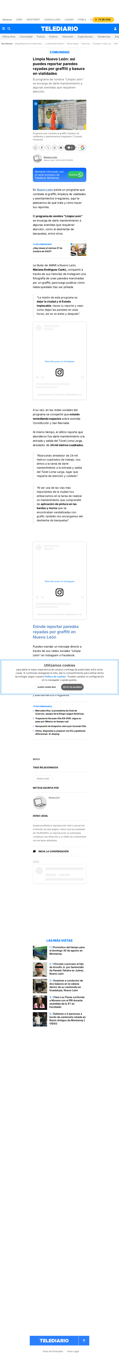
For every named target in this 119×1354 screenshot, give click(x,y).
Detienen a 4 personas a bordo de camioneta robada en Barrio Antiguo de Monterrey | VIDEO (67, 1018)
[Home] (59, 28)
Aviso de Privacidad (53, 1351)
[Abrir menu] (3, 29)
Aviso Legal (73, 1351)
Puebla (82, 19)
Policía (40, 36)
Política (53, 36)
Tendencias (103, 36)
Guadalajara (52, 19)
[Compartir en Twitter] (48, 147)
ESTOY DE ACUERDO (72, 687)
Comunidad (26, 36)
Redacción (50, 157)
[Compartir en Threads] (54, 147)
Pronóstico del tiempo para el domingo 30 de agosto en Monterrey (67, 950)
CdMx (19, 19)
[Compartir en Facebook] (42, 147)
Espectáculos (85, 36)
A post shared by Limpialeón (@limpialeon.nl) (59, 394)
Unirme (73, 174)
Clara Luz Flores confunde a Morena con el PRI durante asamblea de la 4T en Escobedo (66, 1002)
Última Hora (8, 36)
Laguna (69, 19)
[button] (81, 147)
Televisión (67, 36)
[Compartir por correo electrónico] (61, 147)
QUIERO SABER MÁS (46, 687)
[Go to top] (84, 1340)
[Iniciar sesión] (115, 28)
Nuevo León (43, 778)
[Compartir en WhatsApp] (35, 147)
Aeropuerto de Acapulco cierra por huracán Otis (60, 726)
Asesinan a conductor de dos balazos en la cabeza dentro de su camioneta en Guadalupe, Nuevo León (66, 985)
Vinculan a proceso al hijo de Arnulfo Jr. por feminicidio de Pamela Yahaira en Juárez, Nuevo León (66, 968)
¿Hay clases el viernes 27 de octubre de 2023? (47, 250)
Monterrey (33, 19)
